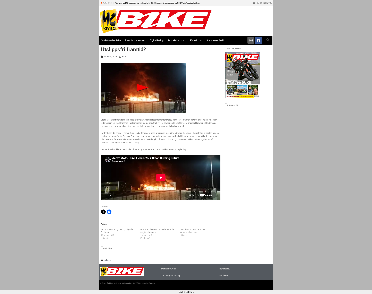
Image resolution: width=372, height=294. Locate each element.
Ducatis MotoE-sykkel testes (192, 229)
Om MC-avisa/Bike (111, 40)
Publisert (223, 275)
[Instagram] (250, 40)
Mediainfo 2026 (168, 269)
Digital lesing (156, 40)
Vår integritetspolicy (170, 275)
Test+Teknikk (175, 40)
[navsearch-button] (267, 40)
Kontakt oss (196, 40)
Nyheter (107, 260)
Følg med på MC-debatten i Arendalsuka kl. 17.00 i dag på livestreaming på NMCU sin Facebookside (156, 3)
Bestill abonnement (135, 40)
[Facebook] (258, 40)
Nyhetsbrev (224, 269)
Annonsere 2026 (216, 40)
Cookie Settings (186, 292)
